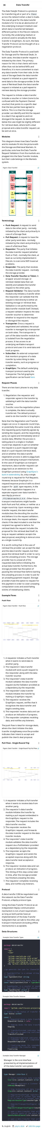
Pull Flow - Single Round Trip (15, 743)
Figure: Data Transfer (10, 168)
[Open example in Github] (38, 937)
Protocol (6, 890)
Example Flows (9, 595)
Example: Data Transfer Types (13, 937)
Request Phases (9, 383)
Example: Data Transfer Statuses (14, 996)
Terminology (8, 221)
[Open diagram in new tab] (38, 168)
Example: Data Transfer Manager (14, 1056)
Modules (6, 137)
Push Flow (6, 600)
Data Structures (9, 931)
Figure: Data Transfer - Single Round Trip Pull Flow (20, 748)
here (32, 377)
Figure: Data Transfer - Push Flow (14, 606)
